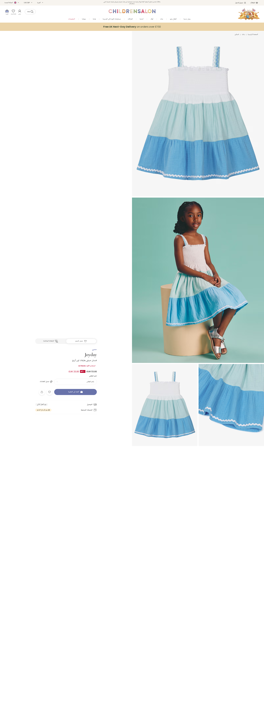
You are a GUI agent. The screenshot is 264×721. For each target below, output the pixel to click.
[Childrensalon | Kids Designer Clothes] (249, 14)
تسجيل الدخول (239, 3)
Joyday (91, 354)
